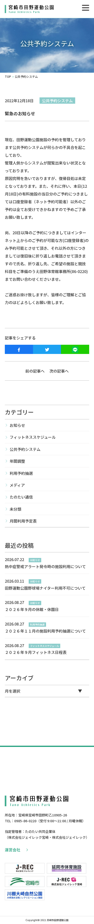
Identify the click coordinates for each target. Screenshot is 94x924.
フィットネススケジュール (33, 437)
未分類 (15, 509)
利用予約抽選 (21, 473)
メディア (17, 485)
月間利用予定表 (23, 521)
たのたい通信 (21, 497)
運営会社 (12, 850)
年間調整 (17, 461)
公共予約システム (57, 100)
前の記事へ (35, 371)
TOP (8, 76)
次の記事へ (59, 371)
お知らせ (17, 425)
